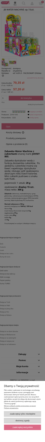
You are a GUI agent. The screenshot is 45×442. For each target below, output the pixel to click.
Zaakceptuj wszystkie (22, 427)
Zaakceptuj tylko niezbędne (22, 414)
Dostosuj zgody (23, 420)
